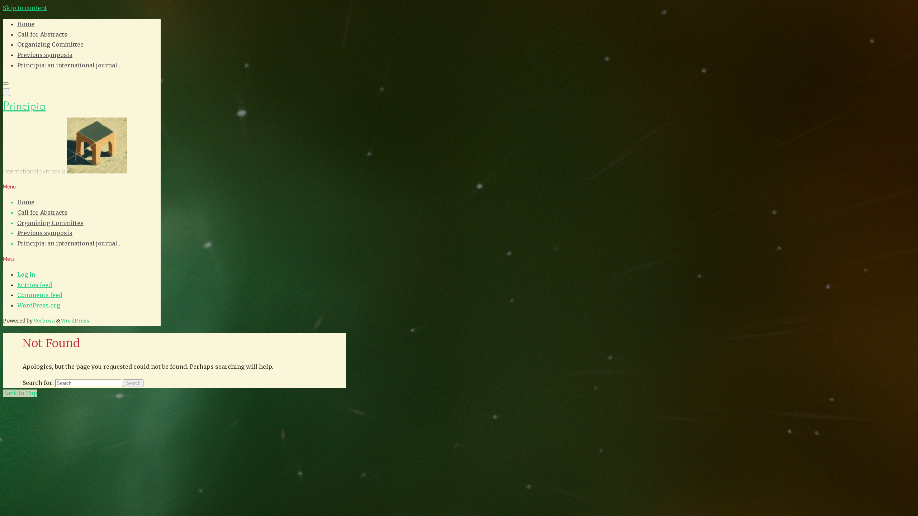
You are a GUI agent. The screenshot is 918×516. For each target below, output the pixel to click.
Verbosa (44, 320)
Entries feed (34, 284)
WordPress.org (38, 305)
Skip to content (25, 7)
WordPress (75, 320)
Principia (24, 107)
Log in (26, 274)
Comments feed (39, 294)
